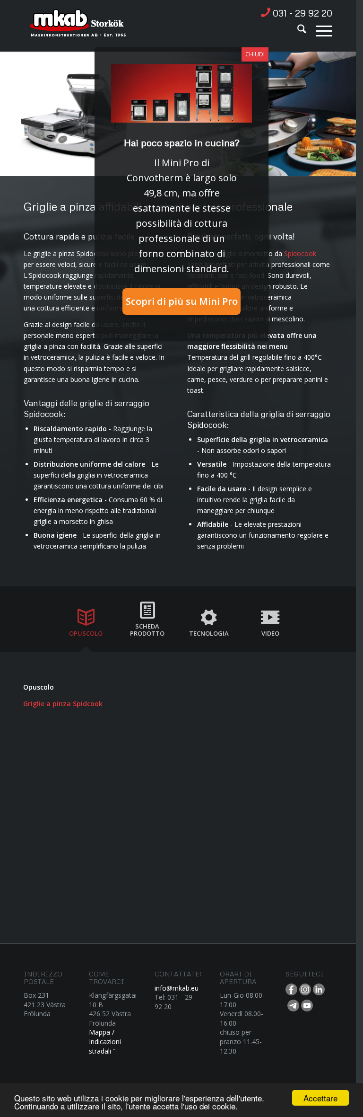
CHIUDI (255, 54)
